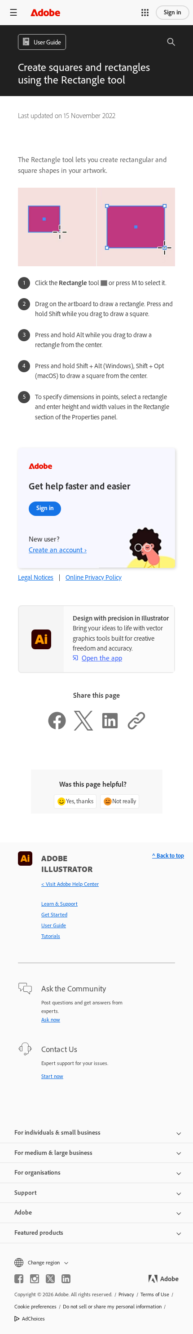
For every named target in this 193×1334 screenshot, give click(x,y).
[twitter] (50, 1278)
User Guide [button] (47, 42)
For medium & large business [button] (53, 1153)
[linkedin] (65, 1278)
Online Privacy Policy (94, 577)
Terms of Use (154, 1294)
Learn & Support (59, 904)
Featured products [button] (38, 1233)
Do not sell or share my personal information (112, 1306)
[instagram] (34, 1278)
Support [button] (25, 1193)
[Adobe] (45, 12)
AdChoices (33, 1319)
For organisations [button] (37, 1172)
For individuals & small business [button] (57, 1132)
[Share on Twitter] (83, 728)
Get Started (54, 914)
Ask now (50, 1020)
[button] (145, 12)
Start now (52, 1076)
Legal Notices (35, 577)
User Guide (53, 925)
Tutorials (50, 936)
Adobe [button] (23, 1212)
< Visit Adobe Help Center (70, 884)
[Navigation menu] (13, 12)
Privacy (126, 1294)
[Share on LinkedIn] (110, 728)
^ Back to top (168, 855)
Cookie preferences (35, 1306)
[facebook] (18, 1278)
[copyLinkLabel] (136, 728)
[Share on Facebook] (57, 728)
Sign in (172, 12)
